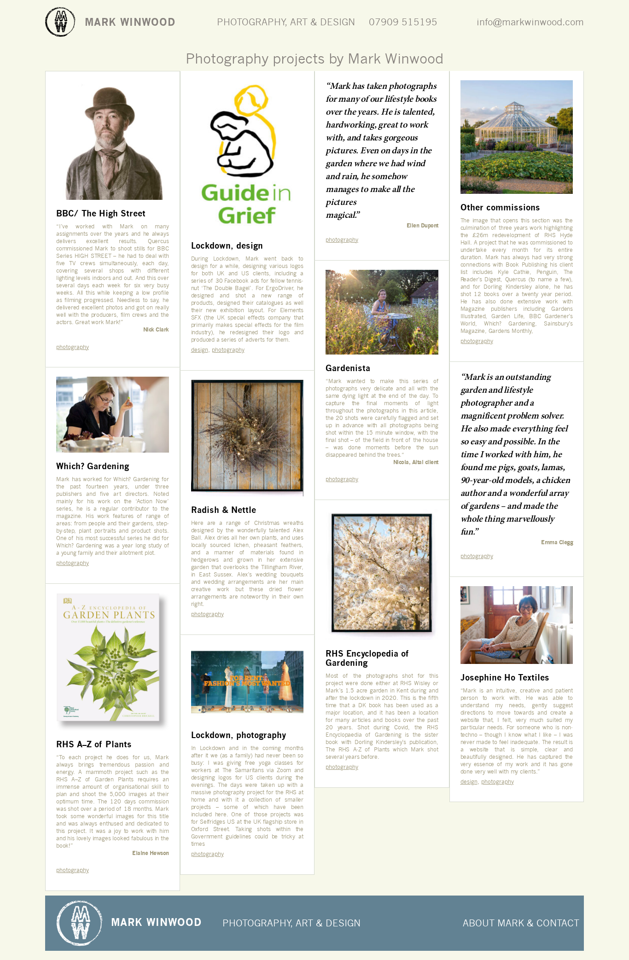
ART (299, 22)
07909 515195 (403, 22)
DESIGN (337, 22)
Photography (72, 347)
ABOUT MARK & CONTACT (521, 923)
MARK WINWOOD (130, 22)
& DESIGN (338, 923)
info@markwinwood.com (530, 22)
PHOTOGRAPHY (256, 923)
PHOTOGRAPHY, (253, 22)
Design (199, 350)
